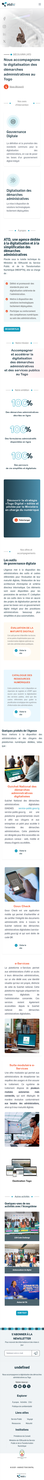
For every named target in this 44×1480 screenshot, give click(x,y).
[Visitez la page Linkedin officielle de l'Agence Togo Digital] (4, 34)
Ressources (16, 1423)
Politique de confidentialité (22, 1406)
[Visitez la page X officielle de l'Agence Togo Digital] (4, 41)
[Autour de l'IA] (22, 1287)
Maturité (29, 1423)
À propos (15, 1402)
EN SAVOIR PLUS (12, 329)
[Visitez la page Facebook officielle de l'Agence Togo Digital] (4, 18)
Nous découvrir (17, 87)
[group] (22, 1170)
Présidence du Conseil (22, 1436)
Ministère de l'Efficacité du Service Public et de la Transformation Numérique (22, 1443)
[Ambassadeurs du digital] (22, 1255)
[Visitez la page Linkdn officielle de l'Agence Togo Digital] (15, 1386)
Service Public (16, 1419)
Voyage (30, 1419)
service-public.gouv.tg (29, 808)
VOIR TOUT (22, 1313)
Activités (23, 1402)
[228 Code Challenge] (22, 1223)
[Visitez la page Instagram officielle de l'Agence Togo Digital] (4, 26)
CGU (30, 1402)
